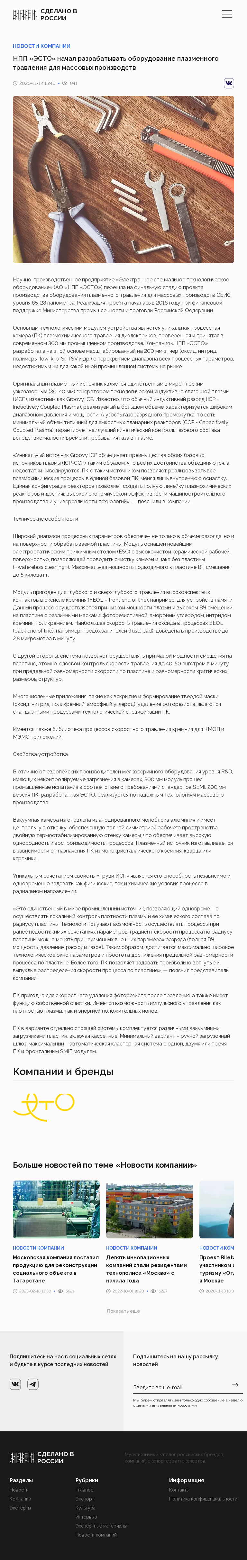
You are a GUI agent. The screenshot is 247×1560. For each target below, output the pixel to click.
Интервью (86, 1516)
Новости (19, 1489)
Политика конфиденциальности (203, 1498)
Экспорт (85, 1498)
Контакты (179, 1489)
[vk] (229, 83)
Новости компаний (96, 1534)
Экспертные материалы (101, 1525)
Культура (86, 1507)
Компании (20, 1498)
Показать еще (123, 1311)
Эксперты (20, 1507)
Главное (84, 1489)
